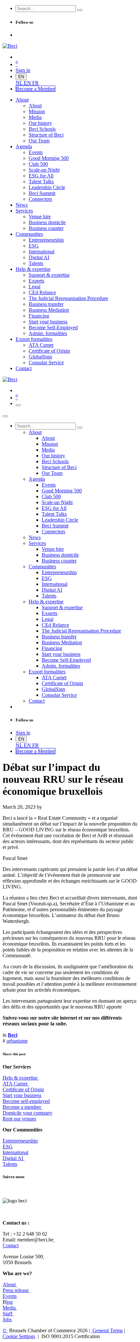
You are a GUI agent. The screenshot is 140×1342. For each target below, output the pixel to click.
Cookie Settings (19, 1336)
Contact (11, 1245)
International (15, 1152)
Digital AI (13, 1158)
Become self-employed (26, 1101)
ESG (8, 1146)
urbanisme (17, 1041)
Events (10, 1296)
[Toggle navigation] (18, 405)
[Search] (79, 10)
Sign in (23, 70)
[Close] (5, 416)
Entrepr (20, 1140)
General (107, 1330)
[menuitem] (20, 83)
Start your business (22, 1095)
